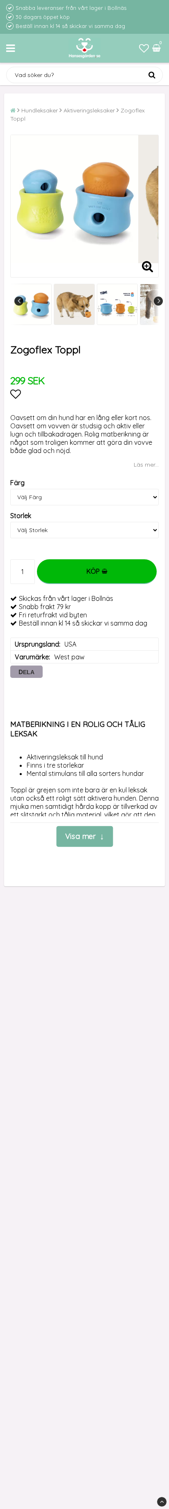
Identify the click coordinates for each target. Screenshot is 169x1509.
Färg (17, 483)
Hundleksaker (39, 110)
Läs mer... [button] (146, 464)
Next (158, 301)
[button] (144, 48)
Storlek (20, 516)
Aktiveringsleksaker (89, 110)
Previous (18, 301)
